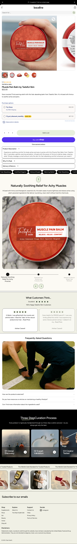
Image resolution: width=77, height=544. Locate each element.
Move (3, 513)
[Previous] (3, 2)
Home (3, 521)
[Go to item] (5, 75)
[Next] (74, 2)
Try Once (9, 107)
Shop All (4, 523)
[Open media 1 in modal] (53, 19)
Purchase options (7, 103)
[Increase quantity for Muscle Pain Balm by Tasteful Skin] (13, 133)
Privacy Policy (31, 515)
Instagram (45, 510)
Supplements (5, 510)
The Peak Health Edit (18, 513)
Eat (2, 515)
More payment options (38, 144)
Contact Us (30, 510)
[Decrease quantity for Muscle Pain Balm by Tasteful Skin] (4, 133)
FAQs (28, 513)
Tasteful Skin (7, 84)
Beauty (4, 518)
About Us (15, 510)
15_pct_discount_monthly (18, 116)
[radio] (4, 107)
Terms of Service (32, 518)
